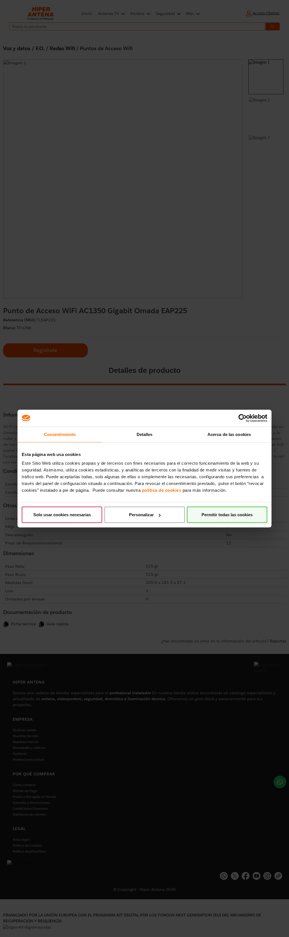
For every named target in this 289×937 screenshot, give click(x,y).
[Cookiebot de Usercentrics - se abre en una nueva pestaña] (242, 418)
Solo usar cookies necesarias (62, 514)
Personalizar (141, 514)
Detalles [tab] (145, 434)
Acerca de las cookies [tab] (229, 434)
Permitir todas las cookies (227, 514)
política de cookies (161, 490)
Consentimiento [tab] (60, 434)
